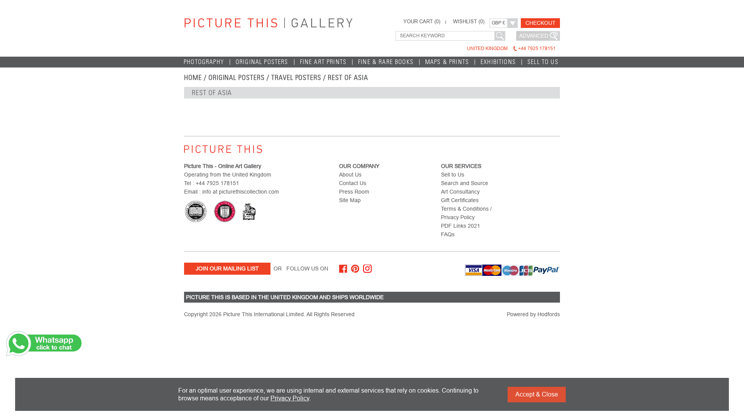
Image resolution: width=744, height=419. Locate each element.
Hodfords (548, 314)
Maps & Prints (447, 62)
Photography (204, 62)
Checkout (540, 23)
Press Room (354, 192)
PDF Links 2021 (460, 226)
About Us (350, 174)
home (193, 77)
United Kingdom (511, 48)
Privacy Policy (289, 398)
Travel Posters (296, 77)
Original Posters (262, 62)
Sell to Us (542, 62)
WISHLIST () (468, 21)
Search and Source (464, 183)
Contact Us (352, 183)
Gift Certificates (460, 200)
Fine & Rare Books (385, 62)
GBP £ (498, 23)
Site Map (350, 200)
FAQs (448, 234)
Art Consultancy (460, 192)
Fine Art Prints (323, 62)
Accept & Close (536, 394)
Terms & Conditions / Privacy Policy (466, 213)
